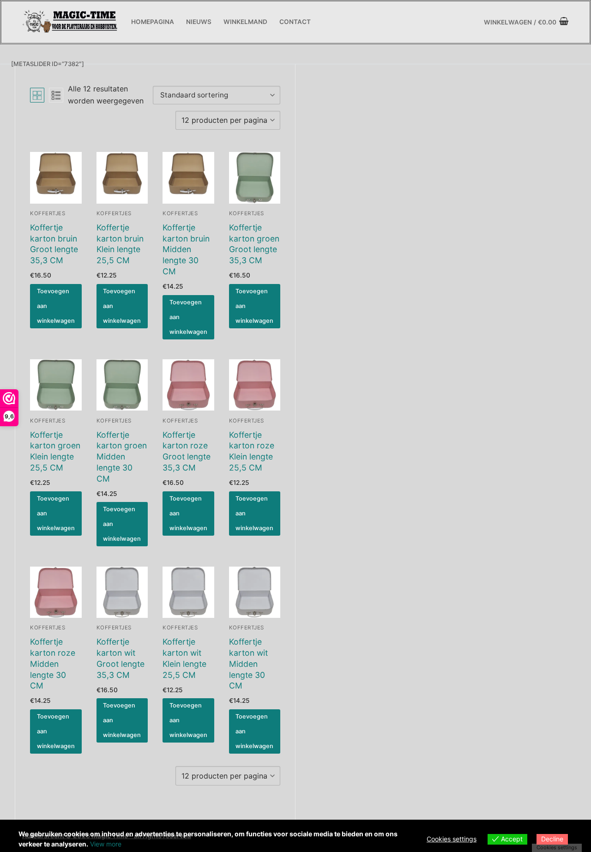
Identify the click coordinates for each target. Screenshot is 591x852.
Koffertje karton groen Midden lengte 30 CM (121, 456)
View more (105, 844)
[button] (56, 306)
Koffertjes (47, 213)
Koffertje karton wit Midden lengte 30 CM (248, 663)
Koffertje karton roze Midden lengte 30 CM (52, 663)
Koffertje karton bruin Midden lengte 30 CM (186, 249)
